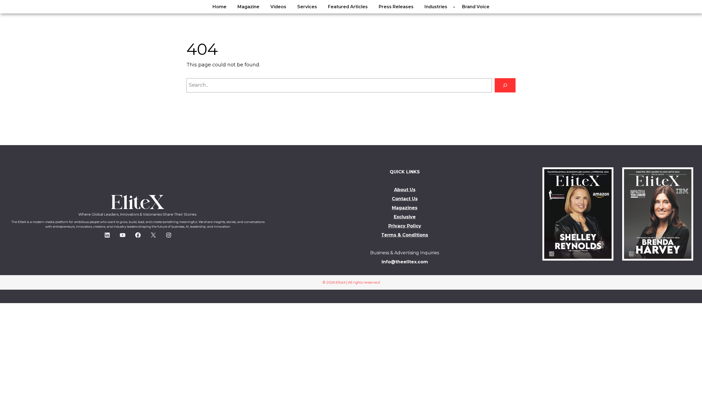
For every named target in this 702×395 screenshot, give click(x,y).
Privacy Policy (404, 225)
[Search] (505, 85)
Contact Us (405, 198)
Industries (435, 6)
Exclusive (405, 216)
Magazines (404, 207)
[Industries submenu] (454, 6)
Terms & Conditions (404, 235)
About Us (404, 189)
